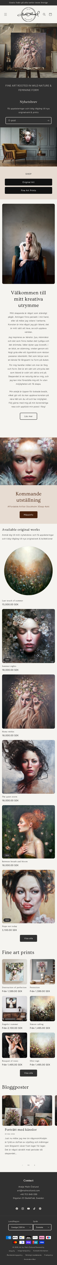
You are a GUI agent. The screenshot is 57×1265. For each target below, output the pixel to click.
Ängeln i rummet (10, 1024)
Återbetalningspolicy (15, 1255)
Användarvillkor (30, 1259)
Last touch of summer (12, 601)
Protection (35, 987)
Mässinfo (28, 515)
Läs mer (28, 416)
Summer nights (9, 666)
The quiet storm (9, 797)
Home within (8, 732)
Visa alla (28, 938)
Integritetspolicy (24, 1251)
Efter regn (34, 1061)
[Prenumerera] (48, 120)
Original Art (28, 182)
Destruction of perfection (14, 987)
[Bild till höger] (35, 1165)
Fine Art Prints (28, 190)
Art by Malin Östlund (27, 1247)
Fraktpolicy (48, 1255)
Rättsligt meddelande (33, 1255)
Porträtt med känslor (21, 1130)
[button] (5, 14)
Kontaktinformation (40, 1251)
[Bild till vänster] (22, 1165)
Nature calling (36, 1024)
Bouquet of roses (10, 1061)
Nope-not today (9, 926)
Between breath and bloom (15, 861)
